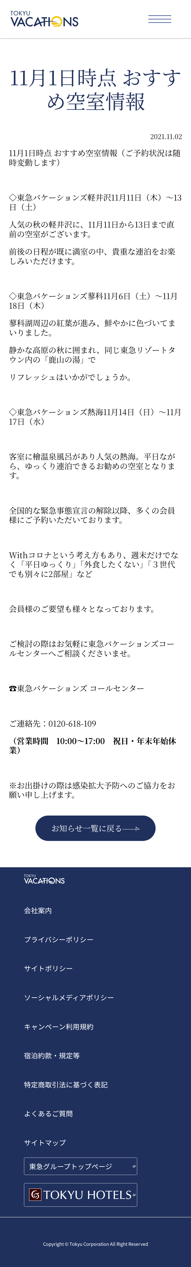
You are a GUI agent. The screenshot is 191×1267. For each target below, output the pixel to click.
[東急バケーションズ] (44, 19)
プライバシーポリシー (59, 939)
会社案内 (38, 910)
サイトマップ (45, 1142)
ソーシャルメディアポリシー (69, 997)
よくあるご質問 (48, 1113)
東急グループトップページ (70, 1166)
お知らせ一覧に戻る (86, 828)
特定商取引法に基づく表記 (66, 1084)
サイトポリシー (48, 968)
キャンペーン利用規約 (59, 1026)
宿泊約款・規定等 (52, 1055)
